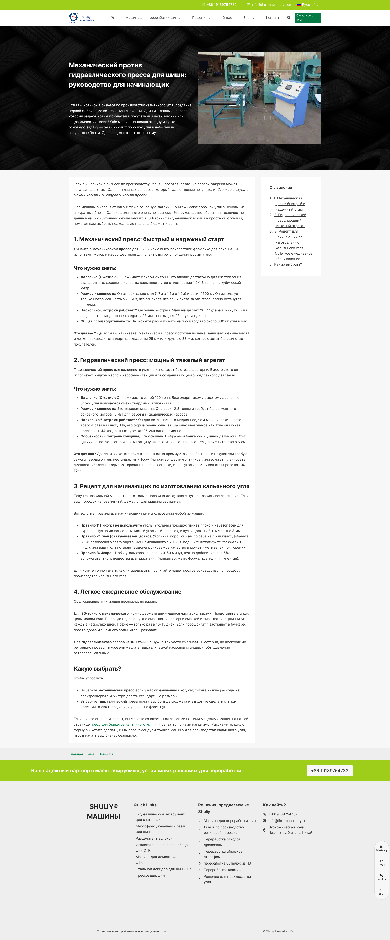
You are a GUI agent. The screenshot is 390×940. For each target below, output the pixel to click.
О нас (227, 18)
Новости (105, 754)
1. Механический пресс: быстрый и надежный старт (289, 203)
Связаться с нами (304, 18)
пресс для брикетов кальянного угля (122, 724)
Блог (91, 754)
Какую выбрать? (288, 264)
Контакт (273, 18)
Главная (76, 754)
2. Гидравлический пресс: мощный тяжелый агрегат (290, 220)
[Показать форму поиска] (288, 18)
